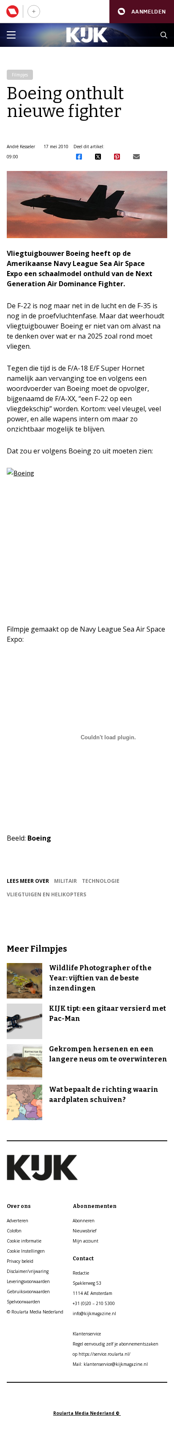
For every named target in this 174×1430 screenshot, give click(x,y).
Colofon (14, 1231)
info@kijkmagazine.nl (94, 1313)
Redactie (81, 1273)
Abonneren (84, 1221)
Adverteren (17, 1221)
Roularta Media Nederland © (87, 1413)
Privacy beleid (20, 1261)
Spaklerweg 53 (87, 1283)
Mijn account (85, 1241)
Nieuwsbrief (84, 1231)
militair (65, 881)
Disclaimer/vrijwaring (28, 1271)
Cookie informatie (24, 1241)
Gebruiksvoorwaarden (28, 1291)
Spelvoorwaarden (23, 1302)
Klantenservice (87, 1334)
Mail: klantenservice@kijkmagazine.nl (110, 1364)
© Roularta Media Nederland (35, 1312)
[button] (141, 11)
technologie (101, 881)
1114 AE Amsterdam (92, 1293)
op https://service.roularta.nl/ (101, 1354)
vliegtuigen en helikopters (46, 894)
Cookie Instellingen (26, 1251)
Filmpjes (20, 75)
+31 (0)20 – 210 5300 (94, 1303)
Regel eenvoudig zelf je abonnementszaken (115, 1344)
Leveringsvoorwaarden (28, 1281)
